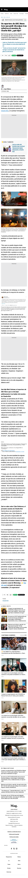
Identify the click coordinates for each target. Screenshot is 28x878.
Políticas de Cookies (14, 836)
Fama (9, 864)
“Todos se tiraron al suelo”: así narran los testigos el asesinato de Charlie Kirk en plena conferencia (14, 49)
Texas (11, 13)
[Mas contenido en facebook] (11, 848)
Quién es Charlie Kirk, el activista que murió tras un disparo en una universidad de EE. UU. (14, 44)
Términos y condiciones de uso (14, 831)
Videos (19, 857)
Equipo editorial (14, 809)
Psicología (21, 13)
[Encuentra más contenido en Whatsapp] (9, 55)
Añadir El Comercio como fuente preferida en (14, 19)
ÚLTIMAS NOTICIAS (7, 768)
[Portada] (14, 808)
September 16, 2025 (20, 451)
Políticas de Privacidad (14, 834)
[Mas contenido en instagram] (16, 848)
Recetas (19, 868)
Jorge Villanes (7, 89)
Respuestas (9, 857)
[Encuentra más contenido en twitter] (6, 55)
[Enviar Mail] (2, 89)
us (8, 860)
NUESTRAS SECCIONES (14, 853)
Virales (9, 868)
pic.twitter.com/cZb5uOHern (9, 450)
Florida (2, 13)
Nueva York (16, 13)
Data (19, 860)
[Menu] (2, 9)
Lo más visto (6, 606)
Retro (19, 864)
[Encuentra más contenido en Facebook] (2, 55)
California (7, 13)
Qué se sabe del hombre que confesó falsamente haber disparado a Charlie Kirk (18, 148)
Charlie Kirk (4, 111)
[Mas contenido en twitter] (14, 848)
